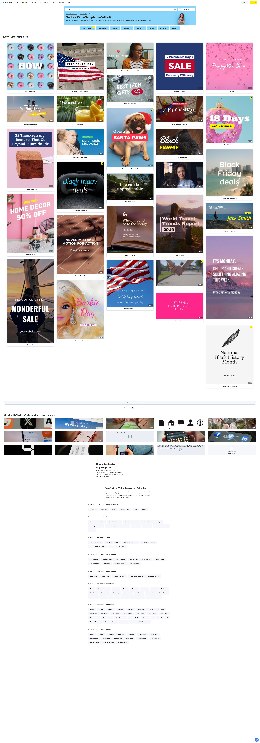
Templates (34, 2)
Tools (53, 2)
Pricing (69, 2)
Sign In (244, 2)
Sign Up (253, 2)
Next (144, 407)
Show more (130, 403)
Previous (117, 407)
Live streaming (20, 2)
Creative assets (44, 2)
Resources (61, 2)
